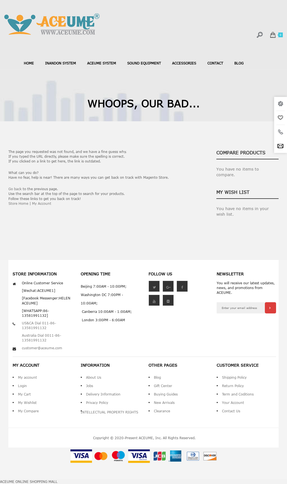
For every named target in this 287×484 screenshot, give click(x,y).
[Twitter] (154, 286)
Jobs (89, 386)
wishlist (280, 118)
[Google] (168, 286)
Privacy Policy (97, 402)
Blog (157, 377)
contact (215, 63)
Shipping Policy (234, 377)
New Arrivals (164, 402)
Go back (15, 189)
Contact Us (231, 411)
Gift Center (163, 386)
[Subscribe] (270, 307)
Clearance (162, 411)
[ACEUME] (51, 24)
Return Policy (233, 386)
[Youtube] (154, 300)
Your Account (233, 402)
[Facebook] (182, 286)
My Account (41, 203)
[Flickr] (168, 300)
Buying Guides (166, 394)
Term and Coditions (238, 394)
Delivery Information (103, 394)
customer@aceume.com (42, 348)
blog (239, 63)
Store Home (18, 203)
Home (29, 63)
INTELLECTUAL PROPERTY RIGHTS (109, 412)
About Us (93, 377)
